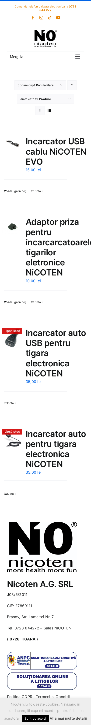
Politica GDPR (19, 696)
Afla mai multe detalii (68, 718)
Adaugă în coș (16, 191)
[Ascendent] (72, 85)
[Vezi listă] (49, 110)
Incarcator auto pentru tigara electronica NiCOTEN (56, 449)
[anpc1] (42, 653)
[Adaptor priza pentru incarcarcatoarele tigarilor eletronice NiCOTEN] (12, 227)
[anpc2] (42, 674)
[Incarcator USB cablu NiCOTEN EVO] (12, 142)
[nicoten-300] (42, 523)
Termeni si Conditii (53, 696)
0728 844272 (26, 628)
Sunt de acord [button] (35, 718)
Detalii (39, 191)
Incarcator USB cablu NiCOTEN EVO (56, 151)
